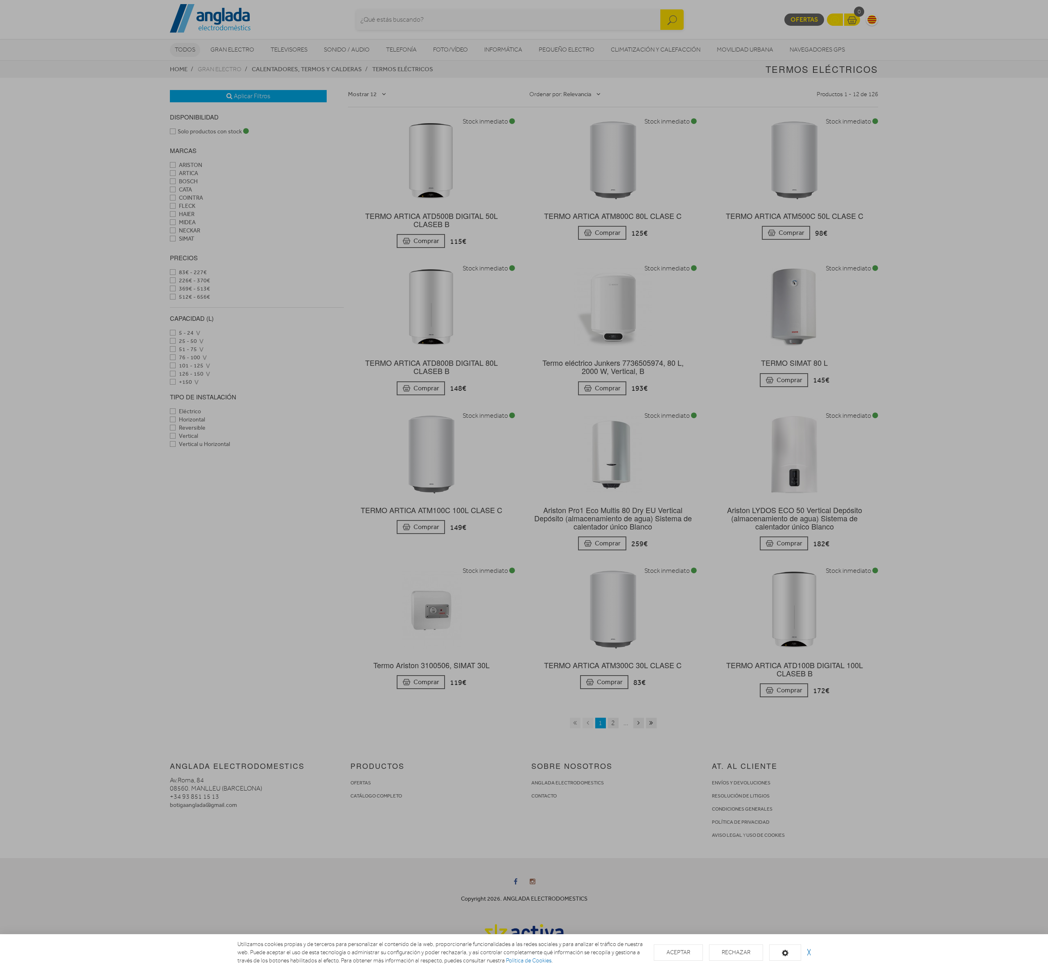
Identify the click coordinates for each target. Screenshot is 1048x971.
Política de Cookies (528, 960)
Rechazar (736, 952)
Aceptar (678, 952)
